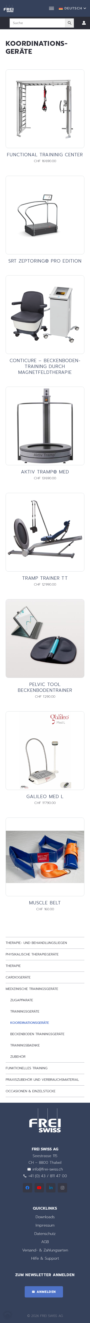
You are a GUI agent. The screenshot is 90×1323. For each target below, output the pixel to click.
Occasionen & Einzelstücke (30, 1091)
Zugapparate (21, 1000)
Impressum (45, 1225)
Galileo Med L (45, 796)
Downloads (45, 1217)
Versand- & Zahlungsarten (45, 1250)
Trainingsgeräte (24, 1011)
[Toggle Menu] (51, 8)
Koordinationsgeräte (29, 1022)
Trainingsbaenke (25, 1045)
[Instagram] (62, 1187)
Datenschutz (45, 1234)
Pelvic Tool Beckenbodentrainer (45, 687)
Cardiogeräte (18, 977)
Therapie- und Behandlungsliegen (36, 942)
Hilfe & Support (45, 1258)
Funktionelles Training (27, 1068)
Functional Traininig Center (45, 154)
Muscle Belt (45, 902)
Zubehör (18, 1056)
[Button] (84, 23)
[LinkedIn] (50, 1187)
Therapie (13, 965)
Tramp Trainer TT (45, 578)
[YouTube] (39, 1187)
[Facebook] (27, 1187)
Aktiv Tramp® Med (45, 471)
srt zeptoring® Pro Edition (45, 261)
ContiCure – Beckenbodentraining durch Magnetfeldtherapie (45, 366)
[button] (72, 8)
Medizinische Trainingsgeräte (32, 988)
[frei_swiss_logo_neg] (8, 8)
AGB (45, 1242)
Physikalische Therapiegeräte (32, 954)
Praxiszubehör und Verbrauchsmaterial (42, 1079)
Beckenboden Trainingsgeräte (37, 1034)
